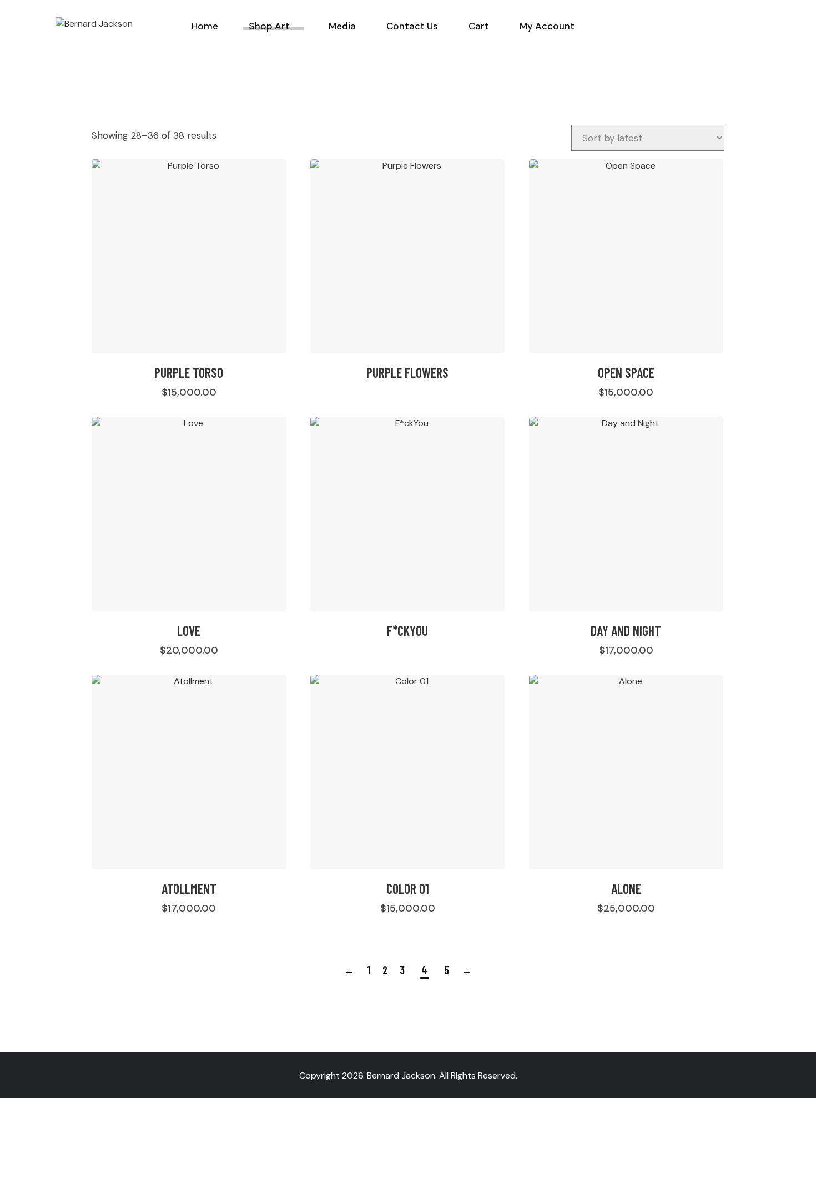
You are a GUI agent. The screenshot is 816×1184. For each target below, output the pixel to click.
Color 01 (407, 889)
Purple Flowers (407, 373)
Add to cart (192, 392)
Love (188, 631)
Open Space (626, 373)
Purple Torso (188, 373)
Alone (626, 889)
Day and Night (626, 631)
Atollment (189, 889)
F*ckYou (407, 631)
